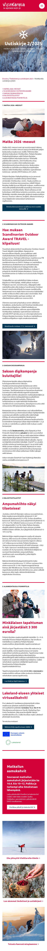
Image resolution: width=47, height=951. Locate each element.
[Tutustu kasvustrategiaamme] (23, 924)
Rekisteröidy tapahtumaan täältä (17, 727)
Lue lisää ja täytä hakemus (15, 681)
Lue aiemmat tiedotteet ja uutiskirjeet (23, 901)
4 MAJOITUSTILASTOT (11, 95)
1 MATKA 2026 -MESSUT (11, 89)
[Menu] (42, 6)
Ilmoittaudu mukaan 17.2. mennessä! (19, 326)
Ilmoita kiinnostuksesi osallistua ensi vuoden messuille (23, 207)
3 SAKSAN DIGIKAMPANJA (12, 93)
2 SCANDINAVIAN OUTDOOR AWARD (16, 91)
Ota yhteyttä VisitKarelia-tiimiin (23, 858)
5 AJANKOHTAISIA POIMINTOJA (14, 98)
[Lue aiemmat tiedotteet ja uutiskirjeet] (23, 881)
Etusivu (5, 78)
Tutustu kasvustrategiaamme (23, 944)
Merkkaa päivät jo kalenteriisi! (21, 807)
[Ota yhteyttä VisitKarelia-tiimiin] (23, 838)
